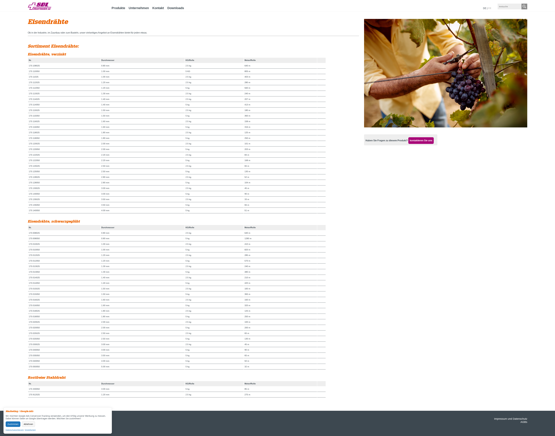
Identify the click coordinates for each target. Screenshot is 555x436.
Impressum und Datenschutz (510, 418)
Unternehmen (139, 8)
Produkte (118, 8)
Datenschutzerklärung (15, 430)
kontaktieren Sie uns (421, 140)
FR (489, 8)
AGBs (523, 422)
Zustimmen (13, 424)
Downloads (175, 8)
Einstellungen (30, 430)
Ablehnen (28, 424)
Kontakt (158, 8)
